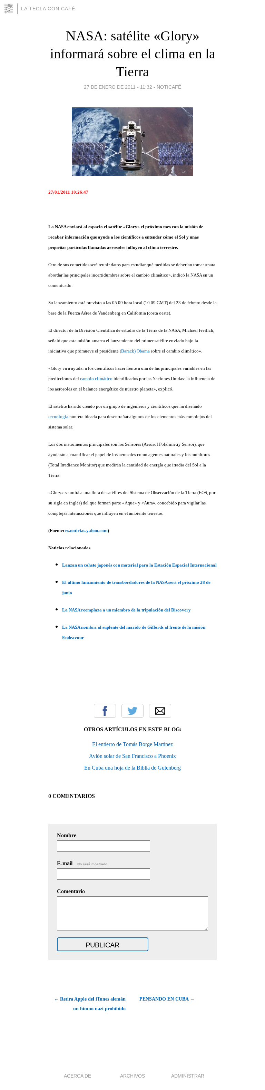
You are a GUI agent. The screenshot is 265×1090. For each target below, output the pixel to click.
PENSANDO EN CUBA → (167, 999)
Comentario (71, 891)
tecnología (58, 416)
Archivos (132, 1076)
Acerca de (77, 1076)
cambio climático (96, 378)
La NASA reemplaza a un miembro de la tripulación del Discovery (126, 609)
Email (160, 711)
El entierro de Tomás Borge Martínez (132, 744)
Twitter (132, 711)
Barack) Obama (135, 351)
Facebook (105, 711)
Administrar (187, 1076)
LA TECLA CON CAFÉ (48, 8)
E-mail (82, 863)
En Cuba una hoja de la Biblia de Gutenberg (132, 768)
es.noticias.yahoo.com (86, 530)
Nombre (66, 835)
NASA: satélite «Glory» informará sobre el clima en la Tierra (132, 53)
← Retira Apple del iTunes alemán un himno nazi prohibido (90, 1003)
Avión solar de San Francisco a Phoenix (132, 756)
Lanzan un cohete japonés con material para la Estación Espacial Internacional (139, 565)
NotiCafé (169, 87)
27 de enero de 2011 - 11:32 (118, 87)
